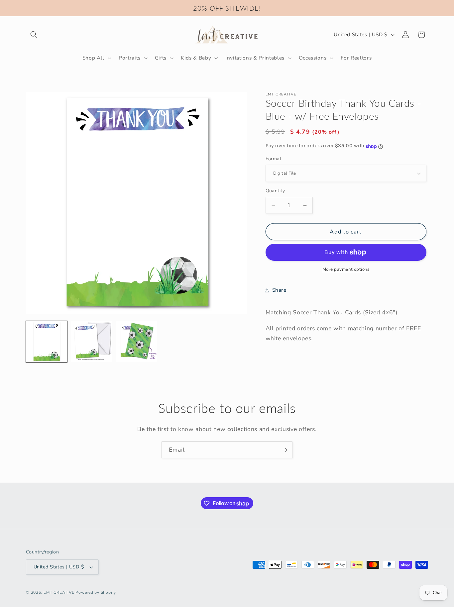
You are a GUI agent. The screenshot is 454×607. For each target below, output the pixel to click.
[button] (34, 35)
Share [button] (279, 290)
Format (274, 159)
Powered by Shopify (95, 592)
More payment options (346, 270)
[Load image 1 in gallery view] (46, 341)
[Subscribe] (284, 450)
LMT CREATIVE (59, 592)
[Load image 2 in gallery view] (91, 341)
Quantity (275, 191)
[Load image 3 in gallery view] (136, 341)
